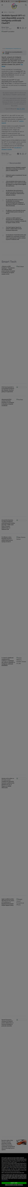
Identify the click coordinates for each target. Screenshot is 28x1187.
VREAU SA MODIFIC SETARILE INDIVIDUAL (14, 1184)
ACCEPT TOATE (14, 1182)
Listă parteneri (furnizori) (5, 1180)
